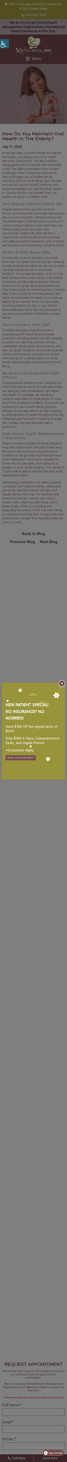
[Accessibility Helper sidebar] (4, 43)
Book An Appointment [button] (20, 757)
